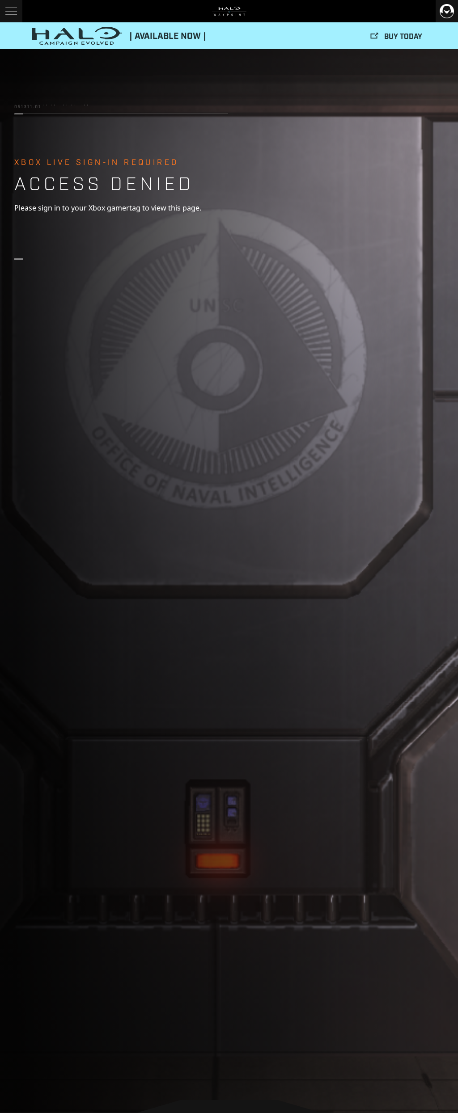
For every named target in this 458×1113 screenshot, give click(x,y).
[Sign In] (447, 11)
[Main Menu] (11, 11)
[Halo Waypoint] (229, 11)
